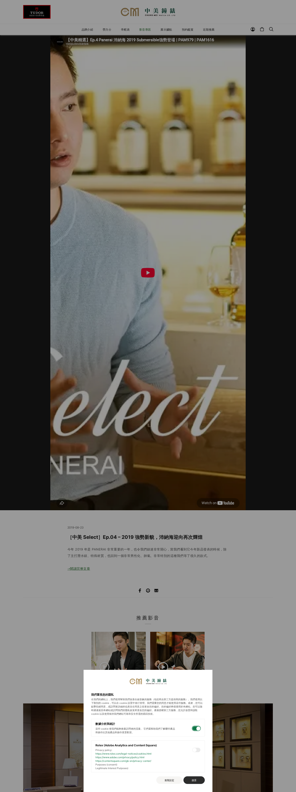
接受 (194, 780)
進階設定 (169, 780)
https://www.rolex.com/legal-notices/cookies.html (123, 753)
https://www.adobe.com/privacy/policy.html (119, 757)
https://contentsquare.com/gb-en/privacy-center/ (123, 760)
